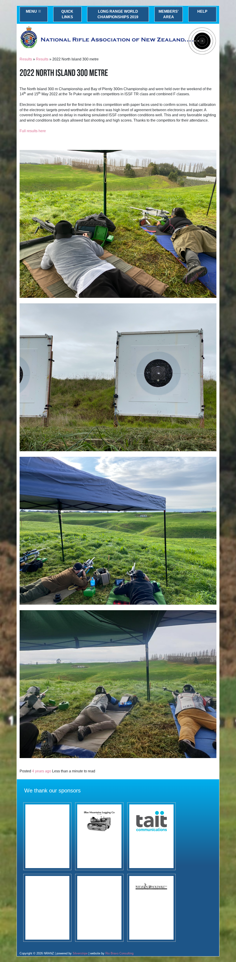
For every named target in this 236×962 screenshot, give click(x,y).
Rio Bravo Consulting (119, 953)
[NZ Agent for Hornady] (151, 908)
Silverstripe (80, 953)
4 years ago (41, 771)
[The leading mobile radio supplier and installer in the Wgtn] (151, 836)
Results (26, 59)
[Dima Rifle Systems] (99, 908)
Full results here (33, 131)
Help (202, 11)
